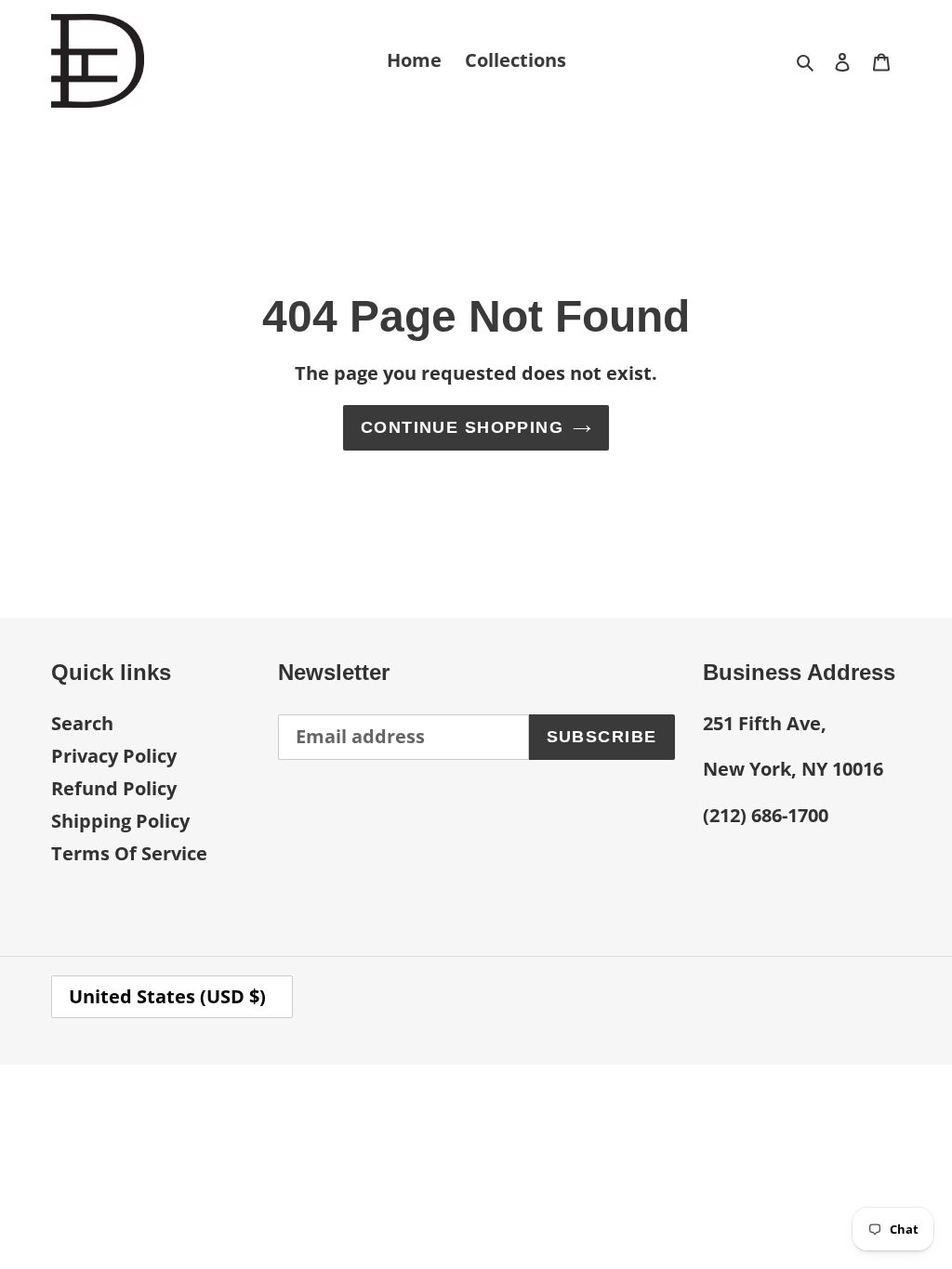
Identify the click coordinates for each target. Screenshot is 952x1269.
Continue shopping (462, 427)
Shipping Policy (120, 820)
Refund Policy (114, 788)
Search (82, 723)
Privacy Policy (114, 755)
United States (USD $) (167, 996)
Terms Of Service (129, 853)
